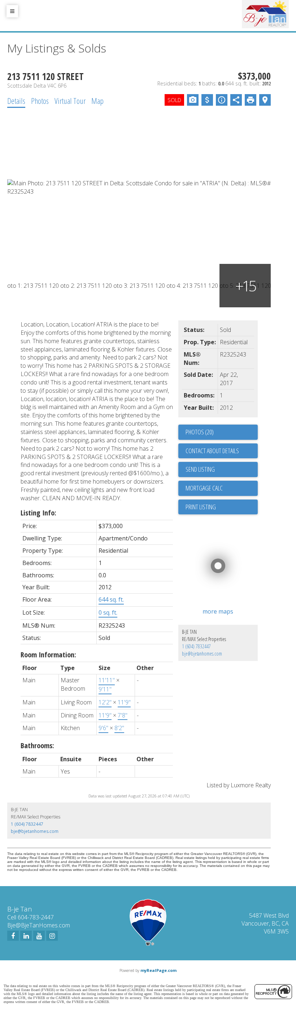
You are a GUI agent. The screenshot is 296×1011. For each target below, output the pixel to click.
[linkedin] (26, 936)
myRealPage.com (158, 970)
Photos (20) (200, 431)
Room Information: (48, 655)
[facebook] (13, 936)
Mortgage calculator (222, 488)
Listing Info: (38, 513)
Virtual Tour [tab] (70, 100)
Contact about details (212, 450)
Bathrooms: (37, 745)
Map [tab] (97, 100)
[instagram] (52, 936)
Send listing (200, 469)
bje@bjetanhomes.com (202, 653)
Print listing (201, 506)
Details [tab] (16, 100)
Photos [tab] (40, 100)
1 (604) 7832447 (196, 646)
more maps (218, 611)
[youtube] (39, 936)
